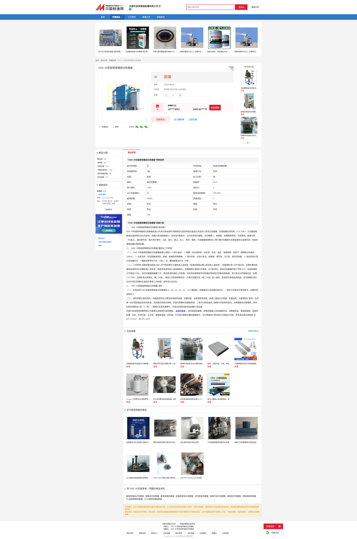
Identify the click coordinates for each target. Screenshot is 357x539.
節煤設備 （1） (103, 177)
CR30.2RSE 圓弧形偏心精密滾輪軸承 (166, 478)
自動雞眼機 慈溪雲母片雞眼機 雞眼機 (254, 88)
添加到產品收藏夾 (105, 242)
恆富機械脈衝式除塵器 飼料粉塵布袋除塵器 (142, 51)
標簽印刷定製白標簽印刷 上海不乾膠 (254, 112)
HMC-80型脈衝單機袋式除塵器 (182, 526)
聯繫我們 (142, 533)
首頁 (97, 60)
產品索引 (101, 238)
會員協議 (190, 533)
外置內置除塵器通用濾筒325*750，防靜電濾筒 (170, 51)
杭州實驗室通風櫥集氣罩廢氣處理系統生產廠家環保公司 (147, 478)
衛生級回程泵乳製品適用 (189, 442)
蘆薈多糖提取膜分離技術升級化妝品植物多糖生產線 (172, 442)
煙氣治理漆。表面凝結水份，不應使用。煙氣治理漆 (226, 51)
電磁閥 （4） (102, 163)
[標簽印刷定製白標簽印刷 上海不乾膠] (249, 101)
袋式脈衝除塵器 (201, 496)
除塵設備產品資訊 (169, 524)
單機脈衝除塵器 (249, 496)
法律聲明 (203, 533)
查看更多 (108, 209)
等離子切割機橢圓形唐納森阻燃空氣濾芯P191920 (252, 442)
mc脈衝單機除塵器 (134, 499)
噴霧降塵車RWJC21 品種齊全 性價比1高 (194, 51)
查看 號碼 (102, 194)
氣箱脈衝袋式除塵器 (184, 496)
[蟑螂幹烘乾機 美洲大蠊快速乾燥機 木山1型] (249, 125)
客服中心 (154, 533)
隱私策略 (178, 533)
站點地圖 (166, 533)
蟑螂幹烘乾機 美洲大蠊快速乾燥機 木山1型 (257, 135)
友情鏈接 (225, 533)
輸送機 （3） (102, 159)
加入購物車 (179, 119)
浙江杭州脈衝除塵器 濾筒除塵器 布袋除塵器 (114, 51)
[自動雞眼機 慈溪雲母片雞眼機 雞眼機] (249, 78)
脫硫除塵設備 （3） (104, 173)
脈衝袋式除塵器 (234, 496)
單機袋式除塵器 (152, 496)
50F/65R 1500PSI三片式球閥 (191, 478)
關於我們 (130, 533)
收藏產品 (104, 127)
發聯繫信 (160, 119)
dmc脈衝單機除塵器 (153, 499)
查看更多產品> (253, 331)
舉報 (117, 127)
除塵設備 (112, 60)
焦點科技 (181, 536)
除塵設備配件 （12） (105, 170)
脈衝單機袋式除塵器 (135, 496)
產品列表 (104, 60)
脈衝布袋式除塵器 (218, 496)
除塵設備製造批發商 (187, 524)
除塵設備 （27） (103, 166)
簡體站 (214, 533)
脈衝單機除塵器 (167, 496)
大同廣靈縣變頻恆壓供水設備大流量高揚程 (223, 442)
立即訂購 (193, 119)
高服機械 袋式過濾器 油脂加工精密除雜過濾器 (143, 442)
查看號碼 (215, 107)
